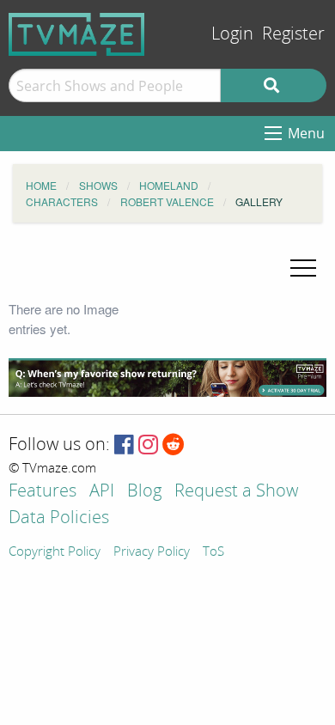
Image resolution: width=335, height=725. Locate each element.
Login (232, 34)
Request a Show (236, 492)
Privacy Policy (151, 552)
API (101, 492)
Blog (144, 492)
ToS (213, 552)
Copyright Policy (54, 552)
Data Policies (59, 518)
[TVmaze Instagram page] (148, 445)
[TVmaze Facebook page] (124, 445)
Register (293, 34)
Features (42, 492)
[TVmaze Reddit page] (173, 445)
